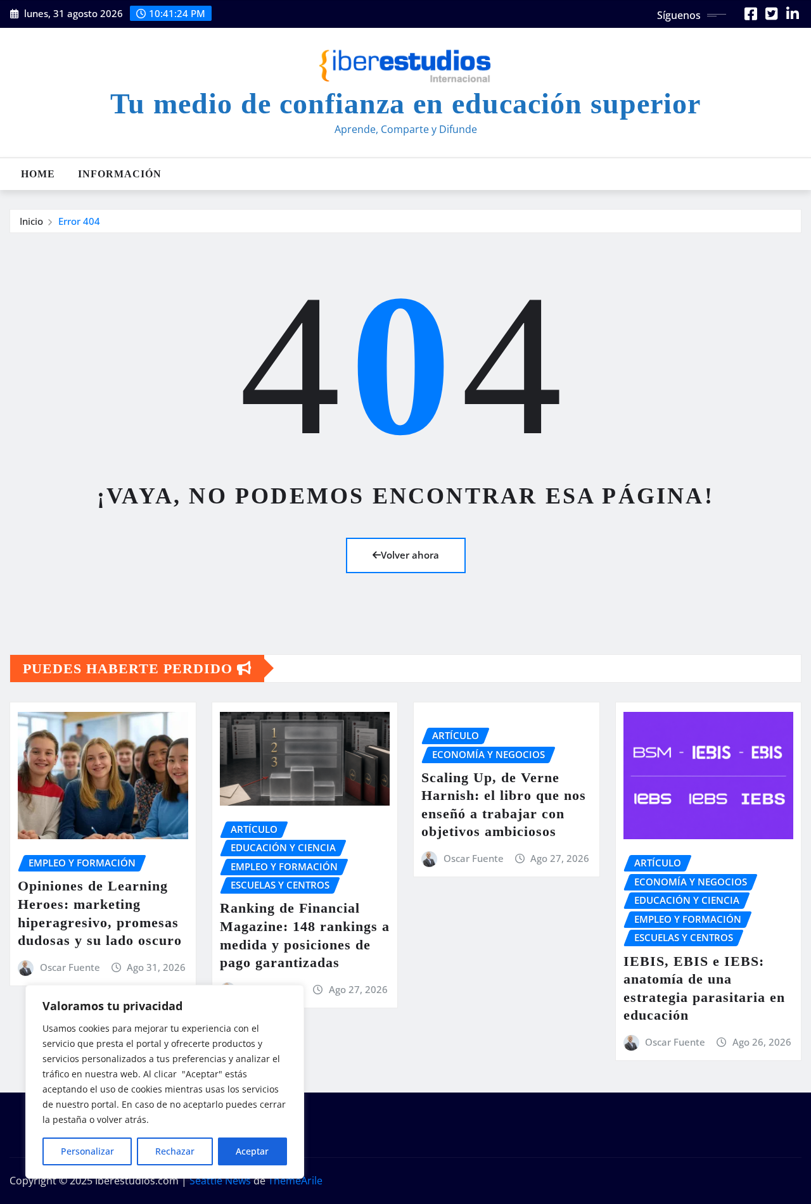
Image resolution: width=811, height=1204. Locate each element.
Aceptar (252, 1151)
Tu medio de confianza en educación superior (405, 103)
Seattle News (220, 1181)
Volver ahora (410, 554)
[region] (164, 1082)
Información (120, 173)
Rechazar (175, 1151)
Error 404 (79, 221)
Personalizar (87, 1151)
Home (38, 173)
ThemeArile (295, 1181)
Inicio (31, 221)
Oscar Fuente (70, 967)
